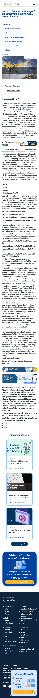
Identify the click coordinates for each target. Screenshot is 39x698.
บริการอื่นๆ (24, 642)
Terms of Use (26, 611)
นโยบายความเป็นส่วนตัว (26, 615)
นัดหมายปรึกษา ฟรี (27, 649)
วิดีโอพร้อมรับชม (10, 623)
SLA (22, 623)
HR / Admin (25, 640)
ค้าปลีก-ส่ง (24, 635)
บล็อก (7, 653)
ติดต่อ (22, 646)
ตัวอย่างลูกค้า (24, 627)
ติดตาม (6, 423)
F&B (22, 637)
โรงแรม (23, 632)
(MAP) (5, 675)
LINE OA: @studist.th (17, 420)
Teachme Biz (10, 338)
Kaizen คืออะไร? (13, 90)
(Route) (10, 675)
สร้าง (6, 609)
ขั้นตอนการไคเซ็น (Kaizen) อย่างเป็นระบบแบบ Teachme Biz (17, 362)
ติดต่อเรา (6, 627)
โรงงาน (23, 630)
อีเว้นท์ (5, 618)
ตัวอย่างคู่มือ (9, 650)
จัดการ (7, 614)
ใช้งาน (7, 611)
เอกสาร (7, 648)
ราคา (5, 636)
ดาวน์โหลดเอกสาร (9, 645)
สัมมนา (7, 621)
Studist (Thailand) (28, 609)
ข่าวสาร (7, 630)
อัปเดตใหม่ (8, 632)
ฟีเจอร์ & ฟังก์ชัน (8, 606)
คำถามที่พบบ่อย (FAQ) (26, 620)
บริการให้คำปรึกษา (11, 641)
